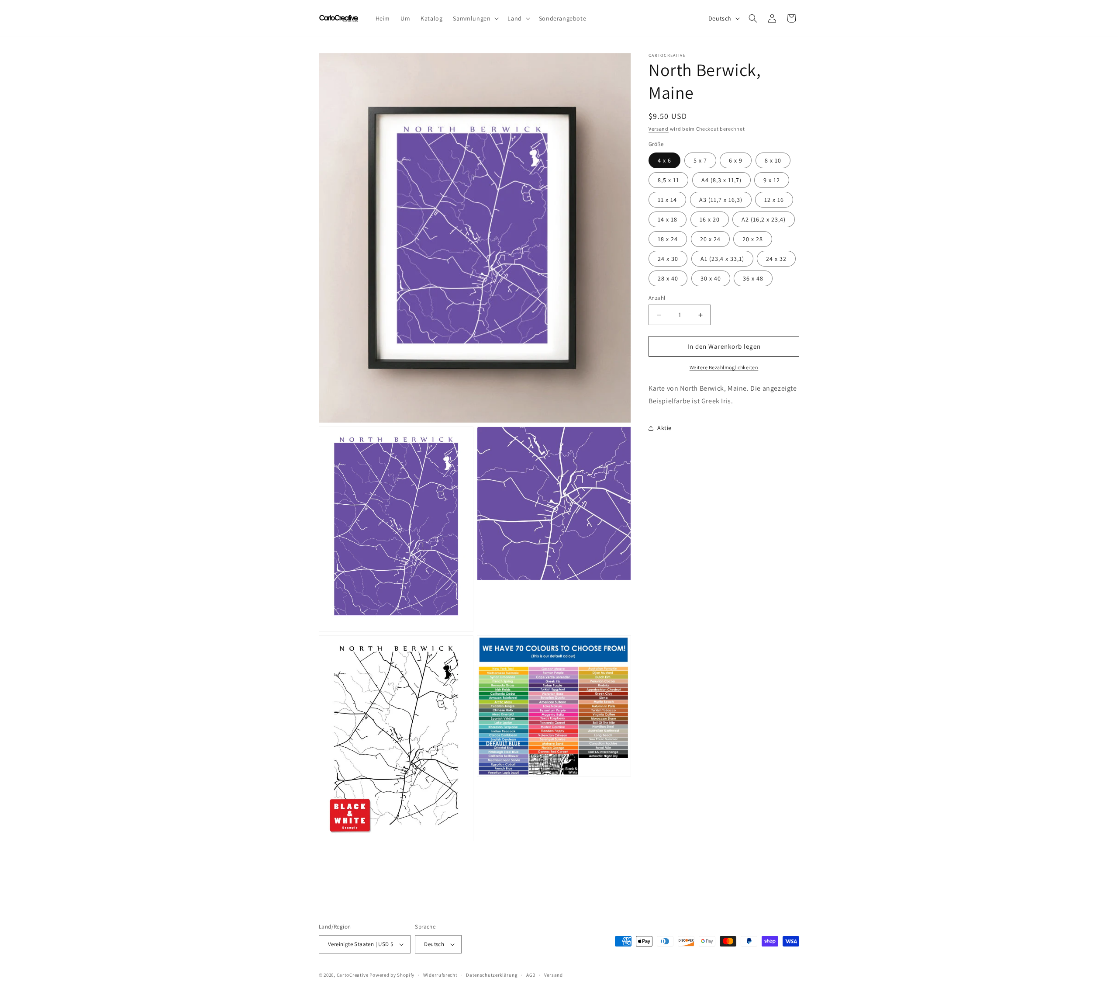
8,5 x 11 (668, 180)
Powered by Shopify (391, 975)
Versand (659, 128)
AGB (530, 975)
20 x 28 (752, 239)
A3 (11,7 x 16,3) (720, 200)
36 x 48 (753, 278)
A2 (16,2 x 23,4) (764, 219)
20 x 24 (710, 239)
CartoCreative (353, 975)
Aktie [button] (664, 428)
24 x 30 (668, 259)
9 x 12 (771, 180)
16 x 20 (710, 219)
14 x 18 (667, 219)
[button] (475, 18)
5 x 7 (700, 160)
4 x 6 (664, 160)
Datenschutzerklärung (492, 975)
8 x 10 (773, 160)
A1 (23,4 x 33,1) (722, 259)
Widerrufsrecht (440, 975)
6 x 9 (735, 160)
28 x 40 (668, 278)
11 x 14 (667, 200)
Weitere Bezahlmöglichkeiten (724, 367)
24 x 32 (776, 259)
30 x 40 (710, 278)
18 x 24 (668, 239)
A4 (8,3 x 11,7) (721, 180)
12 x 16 (774, 200)
